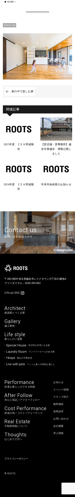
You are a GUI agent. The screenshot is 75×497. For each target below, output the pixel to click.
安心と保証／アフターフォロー (22, 397)
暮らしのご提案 (14, 336)
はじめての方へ (15, 436)
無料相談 (58, 404)
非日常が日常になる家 (27, 345)
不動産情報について (17, 423)
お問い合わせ (61, 418)
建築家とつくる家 (14, 310)
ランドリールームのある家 (29, 351)
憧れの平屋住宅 (18, 357)
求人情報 (58, 433)
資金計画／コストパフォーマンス (25, 410)
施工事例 (12, 323)
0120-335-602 (33, 283)
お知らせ (58, 382)
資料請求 (58, 411)
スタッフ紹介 (61, 396)
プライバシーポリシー (16, 458)
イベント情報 (61, 389)
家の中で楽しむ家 (22, 91)
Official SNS (12, 293)
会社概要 (58, 426)
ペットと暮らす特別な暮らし (29, 364)
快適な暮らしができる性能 (19, 384)
